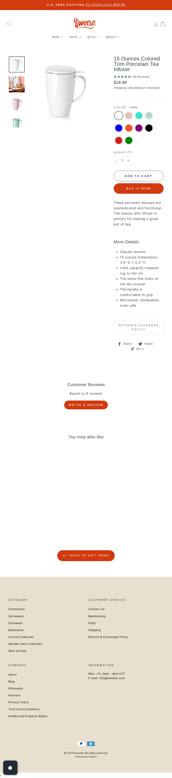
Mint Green (149, 115)
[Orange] (40, 510)
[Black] (23, 515)
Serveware (16, 616)
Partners (14, 695)
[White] (12, 510)
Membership (97, 616)
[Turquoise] (23, 510)
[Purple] (18, 515)
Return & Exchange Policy (139, 327)
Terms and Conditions (23, 709)
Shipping (120, 87)
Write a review (86, 405)
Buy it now (138, 188)
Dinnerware (16, 609)
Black (149, 128)
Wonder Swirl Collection (25, 644)
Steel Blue (119, 128)
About (12, 674)
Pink (129, 115)
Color (126, 107)
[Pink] (18, 510)
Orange (129, 128)
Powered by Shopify (86, 756)
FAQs (92, 623)
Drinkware (15, 623)
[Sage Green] (34, 515)
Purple (139, 128)
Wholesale (15, 688)
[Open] (10, 768)
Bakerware (16, 630)
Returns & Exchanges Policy (108, 637)
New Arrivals (17, 650)
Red (119, 140)
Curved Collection (21, 637)
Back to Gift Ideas (89, 555)
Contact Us (96, 609)
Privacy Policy (18, 702)
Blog (11, 681)
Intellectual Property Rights (27, 716)
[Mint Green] (29, 510)
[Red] (29, 515)
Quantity (123, 152)
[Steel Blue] (34, 510)
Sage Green (129, 140)
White (119, 115)
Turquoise (139, 115)
